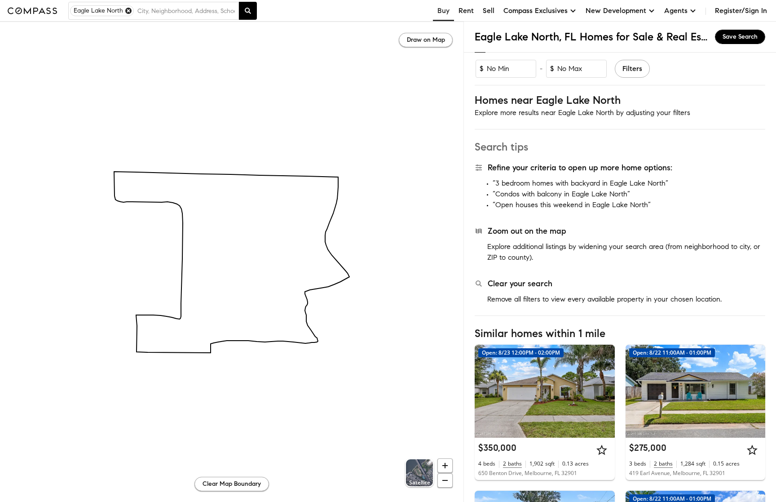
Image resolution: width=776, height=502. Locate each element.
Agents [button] (676, 10)
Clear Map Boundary (232, 484)
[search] (248, 11)
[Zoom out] (445, 480)
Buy (443, 10)
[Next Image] (604, 391)
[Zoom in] (445, 465)
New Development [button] (616, 10)
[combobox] (186, 10)
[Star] (601, 449)
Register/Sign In (741, 10)
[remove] (128, 10)
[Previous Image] (485, 391)
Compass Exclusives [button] (535, 10)
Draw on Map (426, 40)
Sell (488, 10)
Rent (466, 10)
